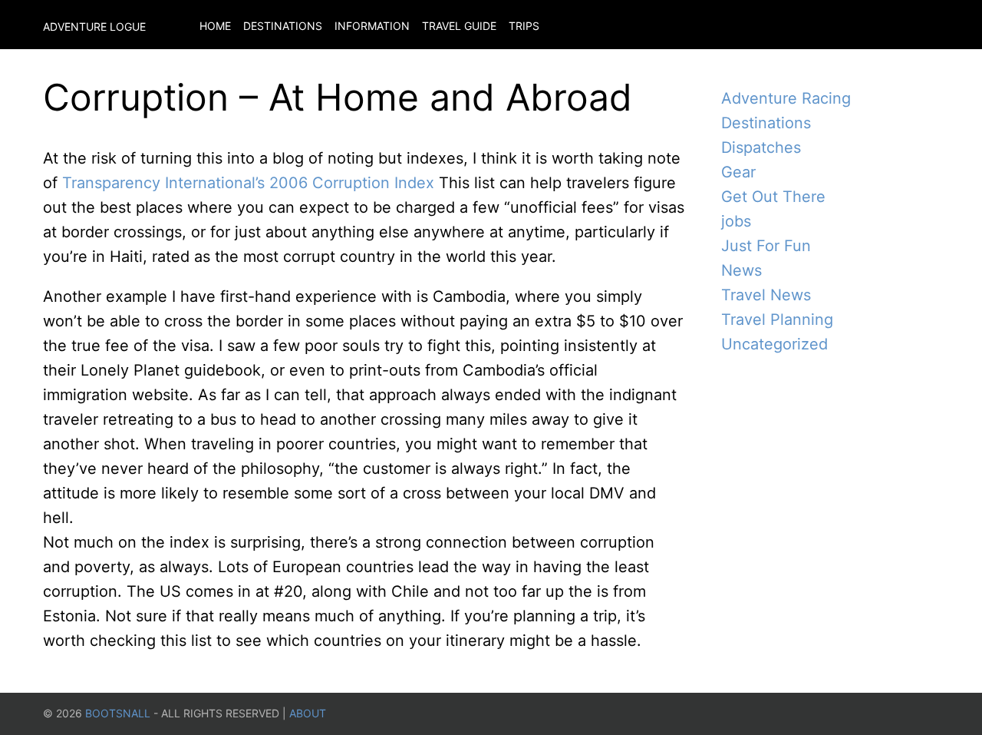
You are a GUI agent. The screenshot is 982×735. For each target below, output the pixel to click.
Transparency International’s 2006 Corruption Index (250, 183)
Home (215, 25)
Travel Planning (777, 319)
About (307, 713)
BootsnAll (117, 713)
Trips (524, 25)
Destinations (282, 25)
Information (372, 25)
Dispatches (761, 147)
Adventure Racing (786, 98)
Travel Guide (459, 25)
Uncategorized (774, 344)
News (741, 270)
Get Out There (773, 196)
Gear (738, 172)
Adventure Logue (94, 26)
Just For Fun (766, 246)
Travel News (766, 295)
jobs (736, 221)
